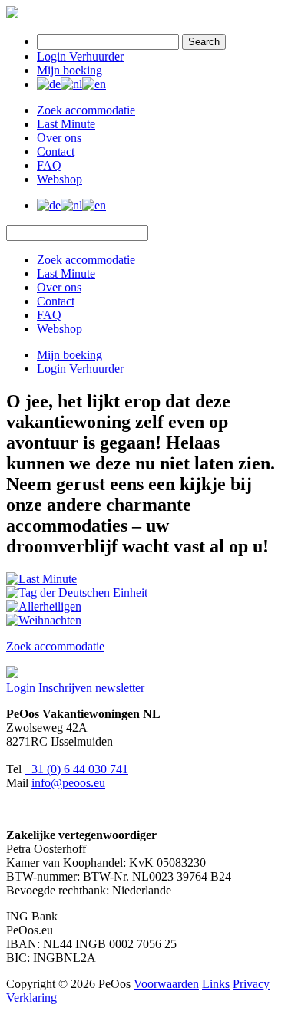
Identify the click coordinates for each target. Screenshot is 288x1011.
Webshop (59, 179)
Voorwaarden (166, 983)
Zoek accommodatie (86, 110)
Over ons (59, 137)
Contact (55, 151)
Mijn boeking (69, 70)
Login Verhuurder (80, 56)
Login (22, 687)
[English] (94, 84)
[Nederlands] (71, 84)
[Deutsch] (49, 84)
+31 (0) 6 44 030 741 (76, 769)
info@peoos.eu (68, 782)
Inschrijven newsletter (91, 687)
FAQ (49, 165)
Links (216, 983)
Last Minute (66, 123)
